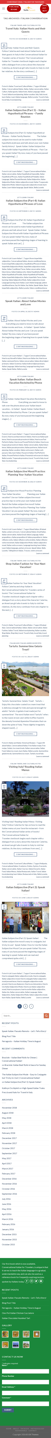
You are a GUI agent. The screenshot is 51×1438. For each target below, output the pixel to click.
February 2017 (8, 1173)
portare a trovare (25, 548)
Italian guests (13, 92)
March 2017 (7, 1168)
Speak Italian (28, 187)
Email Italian (41, 532)
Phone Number (8, 1376)
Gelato (9, 748)
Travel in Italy (43, 97)
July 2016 (6, 1199)
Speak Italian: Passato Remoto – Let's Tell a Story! (24, 1031)
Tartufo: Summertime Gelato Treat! (25, 648)
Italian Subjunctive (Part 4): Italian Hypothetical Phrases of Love (25, 202)
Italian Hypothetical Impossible (28, 174)
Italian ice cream (12, 751)
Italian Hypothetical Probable (28, 177)
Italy (37, 94)
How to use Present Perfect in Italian (27, 442)
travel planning (15, 100)
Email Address (8, 1387)
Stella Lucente (33, 97)
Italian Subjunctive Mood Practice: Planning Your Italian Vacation (26, 473)
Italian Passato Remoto (18, 179)
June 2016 (6, 1204)
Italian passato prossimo (15, 447)
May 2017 (6, 1158)
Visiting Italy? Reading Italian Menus (25, 768)
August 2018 (7, 1112)
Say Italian (29, 285)
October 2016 (8, 1189)
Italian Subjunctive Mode (17, 280)
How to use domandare (33, 984)
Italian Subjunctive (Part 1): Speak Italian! (23, 1082)
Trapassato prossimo (20, 458)
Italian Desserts (34, 869)
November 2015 (9, 1239)
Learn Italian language (19, 97)
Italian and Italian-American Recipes (25, 643)
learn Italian (6, 97)
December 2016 (9, 1178)
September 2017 (9, 1153)
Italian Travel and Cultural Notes (25, 25)
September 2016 (9, 1193)
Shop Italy (14, 633)
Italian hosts (22, 92)
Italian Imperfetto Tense (32, 277)
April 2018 (7, 1123)
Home (8, 1429)
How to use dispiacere (16, 984)
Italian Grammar (16, 364)
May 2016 (6, 1209)
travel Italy (6, 100)
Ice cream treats (19, 748)
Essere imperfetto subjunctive (13, 264)
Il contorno (22, 866)
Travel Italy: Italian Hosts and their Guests (25, 30)
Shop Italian (6, 633)
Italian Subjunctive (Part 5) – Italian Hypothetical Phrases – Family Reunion (25, 113)
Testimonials (21, 1431)
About (16, 1429)
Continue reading (25, 77)
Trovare (27, 551)
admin (39, 39)
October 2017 (8, 1148)
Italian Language (34, 92)
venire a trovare (36, 551)
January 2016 (8, 1229)
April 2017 (7, 1163)
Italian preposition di (19, 537)
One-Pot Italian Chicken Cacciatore (18, 1313)
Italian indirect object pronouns (33, 364)
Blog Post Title (9, 1036)
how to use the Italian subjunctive (33, 989)
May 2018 (6, 1118)
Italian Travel (13, 630)
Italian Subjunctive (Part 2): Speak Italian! (25, 889)
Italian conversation (36, 89)
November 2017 (9, 1143)
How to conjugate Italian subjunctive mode (17, 976)
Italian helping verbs (18, 272)
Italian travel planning (15, 94)
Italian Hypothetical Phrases (37, 272)
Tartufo (32, 754)
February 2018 (8, 1133)
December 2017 (9, 1138)
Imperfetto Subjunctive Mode (12, 266)
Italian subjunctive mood (24, 182)
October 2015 (8, 1244)
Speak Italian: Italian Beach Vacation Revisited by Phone (25, 381)
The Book (25, 1429)
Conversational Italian (15, 89)
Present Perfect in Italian (16, 455)
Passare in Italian (28, 453)
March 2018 (7, 1128)
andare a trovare (13, 532)
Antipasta (43, 863)
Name (5, 1365)
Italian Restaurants (24, 871)
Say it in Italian (20, 285)
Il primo (35, 866)
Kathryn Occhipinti (10, 1088)
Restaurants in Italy (30, 874)
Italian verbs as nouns (15, 545)
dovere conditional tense (37, 261)
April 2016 (7, 1214)
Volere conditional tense (38, 288)
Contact (33, 1431)
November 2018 (9, 1107)
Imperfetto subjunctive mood (34, 266)
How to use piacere (14, 989)
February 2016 (8, 1224)
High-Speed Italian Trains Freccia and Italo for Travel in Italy (23, 1090)
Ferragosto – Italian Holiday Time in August (21, 1041)
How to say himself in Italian (12, 358)
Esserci (4, 437)
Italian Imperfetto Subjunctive (12, 277)
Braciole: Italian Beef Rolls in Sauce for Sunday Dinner (24, 1067)
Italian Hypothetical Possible (12, 274)
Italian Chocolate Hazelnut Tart (16, 1318)
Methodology (37, 1429)
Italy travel (43, 94)
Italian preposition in (34, 537)
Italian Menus (11, 871)
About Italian (34, 529)
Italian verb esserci (27, 450)
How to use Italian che (30, 358)
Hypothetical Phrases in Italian (35, 264)
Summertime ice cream (20, 754)
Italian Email (21, 535)
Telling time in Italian (15, 551)
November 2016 (9, 1183)
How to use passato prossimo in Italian (20, 439)
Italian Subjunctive (33, 179)
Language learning (8, 283)
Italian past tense (31, 447)
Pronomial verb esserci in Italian (36, 455)
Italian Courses (22, 869)
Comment (6, 1398)
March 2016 (7, 1219)
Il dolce (29, 866)
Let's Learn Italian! (25, 107)
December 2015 (9, 1234)
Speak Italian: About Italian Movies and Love (25, 302)
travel (31, 458)
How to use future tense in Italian (19, 437)
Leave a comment (42, 100)
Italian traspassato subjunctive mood (29, 185)
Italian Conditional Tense (16, 269)
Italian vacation (29, 94)
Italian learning (20, 366)
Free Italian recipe (34, 746)
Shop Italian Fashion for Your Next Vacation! (25, 565)
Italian (26, 89)
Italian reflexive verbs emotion (24, 540)
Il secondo (43, 866)
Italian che (5, 992)
